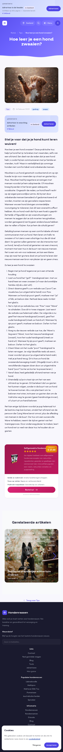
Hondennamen (31, 713)
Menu (49, 23)
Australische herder (31, 696)
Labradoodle (31, 681)
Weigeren (37, 745)
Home (13, 32)
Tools (31, 664)
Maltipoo (31, 685)
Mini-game (31, 671)
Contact (31, 653)
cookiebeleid (34, 739)
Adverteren (53, 8)
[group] (31, 556)
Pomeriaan (31, 692)
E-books (31, 717)
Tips (21, 32)
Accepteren (51, 745)
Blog (31, 660)
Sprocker (31, 699)
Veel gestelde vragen (31, 656)
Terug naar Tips (33, 600)
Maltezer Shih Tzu (31, 688)
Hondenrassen (31, 710)
